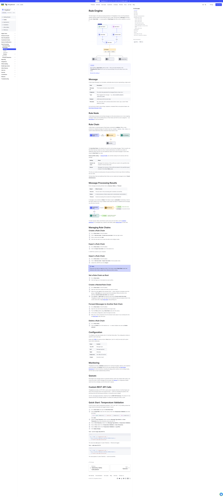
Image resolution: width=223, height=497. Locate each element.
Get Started (91, 475)
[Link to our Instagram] (125, 478)
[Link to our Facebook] (123, 478)
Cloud (14, 12)
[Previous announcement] (219, 1)
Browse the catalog (95, 73)
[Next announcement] (221, 1)
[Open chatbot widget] (221, 494)
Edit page (92, 462)
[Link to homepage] (10, 4)
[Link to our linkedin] (127, 478)
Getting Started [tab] (6, 17)
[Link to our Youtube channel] (119, 478)
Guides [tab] (5, 19)
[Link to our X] (130, 478)
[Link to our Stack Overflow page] (121, 478)
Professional (9, 12)
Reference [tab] (5, 29)
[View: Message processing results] (110, 211)
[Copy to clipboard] (129, 415)
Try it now (218, 4)
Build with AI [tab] (6, 22)
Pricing (211, 4)
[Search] (205, 4)
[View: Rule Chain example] (110, 139)
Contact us (121, 475)
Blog (134, 4)
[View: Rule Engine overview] (110, 42)
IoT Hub (129, 4)
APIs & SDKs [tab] (6, 27)
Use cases (106, 475)
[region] (111, 415)
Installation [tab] (5, 24)
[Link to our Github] (117, 478)
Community (4, 12)
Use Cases (103, 4)
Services (115, 475)
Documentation (99, 475)
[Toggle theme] (203, 4)
